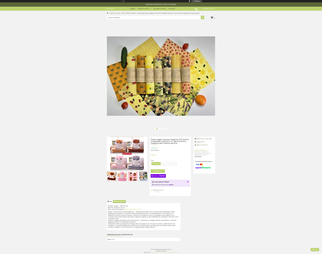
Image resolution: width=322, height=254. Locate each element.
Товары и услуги (143, 8)
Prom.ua (169, 249)
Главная (132, 8)
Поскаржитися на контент (157, 252)
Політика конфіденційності (171, 252)
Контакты (172, 8)
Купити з (156, 176)
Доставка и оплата (159, 8)
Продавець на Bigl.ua (161, 251)
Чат (316, 249)
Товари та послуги (114, 13)
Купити (158, 171)
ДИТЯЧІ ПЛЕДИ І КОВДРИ (128, 13)
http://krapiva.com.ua (133, 209)
